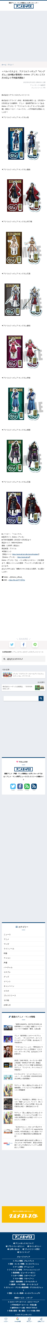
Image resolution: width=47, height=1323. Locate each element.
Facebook (20, 790)
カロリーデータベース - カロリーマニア (24, 1302)
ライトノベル (9, 949)
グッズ (28, 652)
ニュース (7, 934)
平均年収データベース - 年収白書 (24, 1305)
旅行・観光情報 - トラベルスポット (24, 1281)
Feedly (27, 790)
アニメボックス (26, 1314)
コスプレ (7, 972)
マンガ (21, 652)
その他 (6, 1000)
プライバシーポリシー (16, 1246)
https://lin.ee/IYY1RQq (17, 580)
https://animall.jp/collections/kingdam (25, 554)
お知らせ (7, 1005)
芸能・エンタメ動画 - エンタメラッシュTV (24, 1293)
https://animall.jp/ (23, 557)
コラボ (6, 991)
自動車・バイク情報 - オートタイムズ (24, 1284)
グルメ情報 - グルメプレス (24, 1261)
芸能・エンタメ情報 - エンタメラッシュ (24, 1264)
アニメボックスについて (25, 1243)
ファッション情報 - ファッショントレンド (24, 1270)
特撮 (5, 953)
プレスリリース (37, 652)
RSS (34, 790)
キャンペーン (9, 986)
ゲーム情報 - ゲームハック (24, 1267)
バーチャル (8, 967)
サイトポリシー (35, 1246)
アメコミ (7, 958)
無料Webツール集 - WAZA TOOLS (24, 1308)
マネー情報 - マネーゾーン (24, 1278)
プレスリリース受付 (32, 1249)
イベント (7, 981)
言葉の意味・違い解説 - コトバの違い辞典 (24, 1311)
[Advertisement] (23, 36)
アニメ (15, 652)
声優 (5, 963)
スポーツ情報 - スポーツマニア (24, 1275)
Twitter (13, 790)
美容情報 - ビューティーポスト (24, 1273)
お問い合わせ (15, 1249)
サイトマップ (25, 1252)
